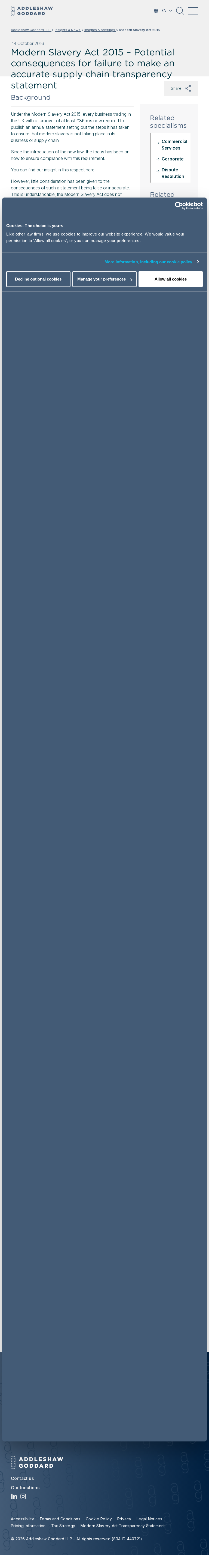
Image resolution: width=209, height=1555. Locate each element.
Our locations (25, 1487)
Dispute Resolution (173, 173)
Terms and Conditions (59, 1519)
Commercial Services (174, 145)
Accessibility (22, 1519)
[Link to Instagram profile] (23, 1498)
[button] (180, 13)
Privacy (124, 1519)
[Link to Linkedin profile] (14, 1498)
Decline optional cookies (38, 279)
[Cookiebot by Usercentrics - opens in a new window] (179, 205)
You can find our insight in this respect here (52, 169)
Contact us (22, 1478)
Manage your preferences (101, 279)
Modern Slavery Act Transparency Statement (123, 1525)
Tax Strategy (63, 1525)
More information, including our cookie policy (148, 261)
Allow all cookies (171, 279)
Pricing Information (28, 1525)
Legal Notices (149, 1519)
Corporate (173, 159)
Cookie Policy (99, 1519)
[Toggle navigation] (193, 11)
